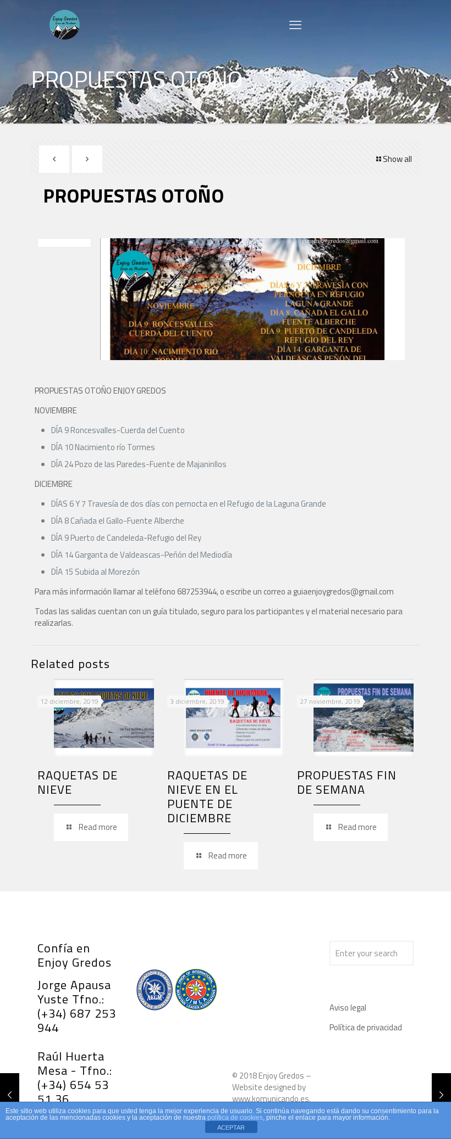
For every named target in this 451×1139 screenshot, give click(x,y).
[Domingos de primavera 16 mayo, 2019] (9, 1095)
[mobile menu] (295, 24)
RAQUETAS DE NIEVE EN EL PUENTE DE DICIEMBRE (207, 796)
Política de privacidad (365, 1027)
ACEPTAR (231, 1127)
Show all (397, 159)
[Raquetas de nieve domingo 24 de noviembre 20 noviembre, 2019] (441, 1095)
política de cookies (235, 1117)
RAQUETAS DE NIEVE (77, 782)
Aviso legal (347, 1007)
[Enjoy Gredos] (64, 24)
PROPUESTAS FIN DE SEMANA (347, 782)
